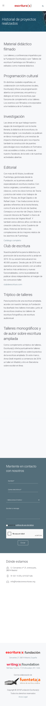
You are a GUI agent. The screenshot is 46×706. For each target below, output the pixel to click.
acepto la (21, 525)
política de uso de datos (25, 525)
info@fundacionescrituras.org (23, 581)
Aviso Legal (23, 697)
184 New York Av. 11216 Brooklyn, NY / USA (23, 668)
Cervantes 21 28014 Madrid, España (23, 658)
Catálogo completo (12, 240)
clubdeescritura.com (13, 284)
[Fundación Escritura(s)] (23, 5)
